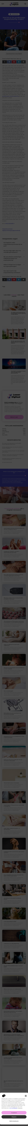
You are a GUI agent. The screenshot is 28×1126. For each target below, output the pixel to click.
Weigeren (14, 1116)
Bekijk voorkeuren (14, 1121)
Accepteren (14, 1112)
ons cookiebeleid (13, 1108)
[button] (26, 1096)
